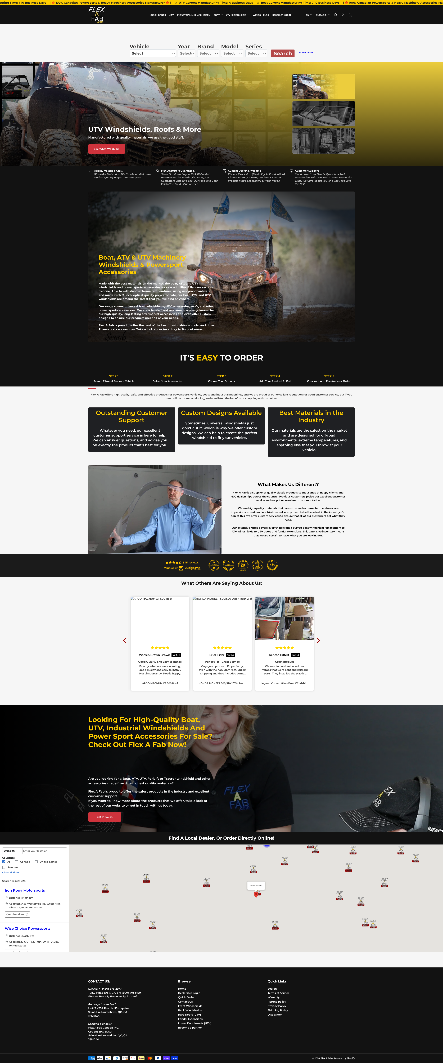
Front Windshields (190, 1006)
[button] (353, 850)
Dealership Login (189, 993)
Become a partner (190, 1027)
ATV (171, 15)
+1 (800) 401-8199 (130, 992)
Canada (25, 861)
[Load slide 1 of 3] (323, 86)
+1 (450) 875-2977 (110, 988)
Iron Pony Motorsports (25, 890)
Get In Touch (105, 817)
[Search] (336, 15)
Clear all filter (10, 872)
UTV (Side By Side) (236, 15)
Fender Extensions (190, 1019)
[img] (160, 648)
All (9, 861)
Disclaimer (275, 1014)
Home (182, 988)
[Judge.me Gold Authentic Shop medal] (228, 565)
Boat (217, 15)
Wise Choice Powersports (27, 928)
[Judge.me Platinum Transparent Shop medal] (214, 565)
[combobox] (44, 851)
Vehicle (140, 46)
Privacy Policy (277, 1006)
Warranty (274, 997)
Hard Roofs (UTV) (189, 1014)
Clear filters (306, 52)
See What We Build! (106, 148)
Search (283, 53)
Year (184, 46)
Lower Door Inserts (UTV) (194, 1023)
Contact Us (185, 1001)
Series (253, 46)
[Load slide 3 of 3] (323, 141)
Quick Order (158, 15)
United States (48, 861)
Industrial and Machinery (193, 15)
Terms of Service (279, 993)
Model (229, 46)
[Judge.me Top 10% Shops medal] (272, 565)
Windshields (261, 15)
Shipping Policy (278, 1010)
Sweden (12, 867)
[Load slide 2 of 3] (323, 114)
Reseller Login (281, 15)
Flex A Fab (326, 1058)
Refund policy (277, 1001)
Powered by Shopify (344, 1058)
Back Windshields (190, 1010)
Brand (205, 46)
